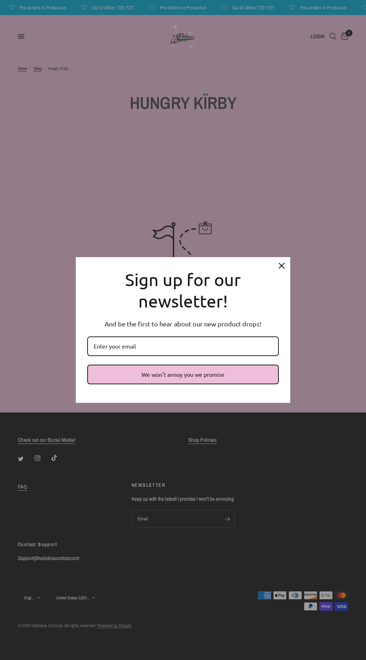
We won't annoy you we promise (183, 374)
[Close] (281, 265)
